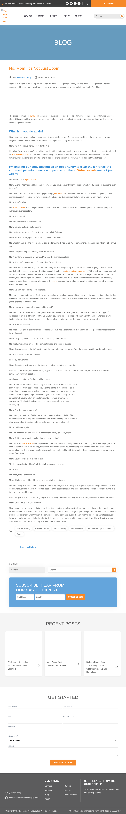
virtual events (77, 528)
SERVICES (28, 16)
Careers (67, 786)
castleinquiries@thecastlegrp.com (24, 797)
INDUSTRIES (54, 16)
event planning (23, 528)
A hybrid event (19, 207)
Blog (86, 4)
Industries (49, 790)
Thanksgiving (60, 528)
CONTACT (78, 16)
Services (48, 786)
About (47, 799)
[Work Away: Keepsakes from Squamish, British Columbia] (23, 653)
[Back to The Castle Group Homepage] (7, 16)
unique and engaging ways (75, 271)
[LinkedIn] (67, 3)
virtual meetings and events (100, 528)
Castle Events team (20, 154)
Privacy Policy (70, 794)
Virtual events (86, 170)
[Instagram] (75, 3)
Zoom (19, 534)
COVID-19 (34, 116)
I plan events (30, 179)
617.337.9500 (15, 793)
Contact (67, 790)
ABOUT (67, 16)
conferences (59, 193)
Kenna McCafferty (23, 77)
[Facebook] (79, 3)
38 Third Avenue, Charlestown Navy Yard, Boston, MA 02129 (28, 4)
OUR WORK (40, 16)
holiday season (42, 528)
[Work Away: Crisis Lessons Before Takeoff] (63, 653)
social (54, 281)
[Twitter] (71, 3)
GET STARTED (108, 4)
